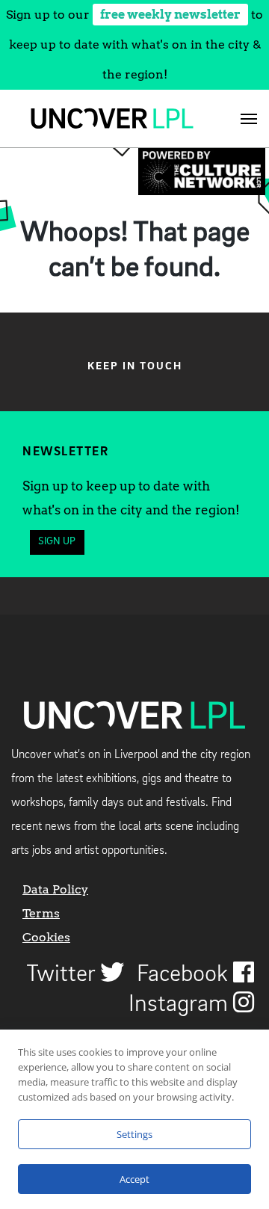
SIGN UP (56, 542)
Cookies (46, 937)
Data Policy (55, 889)
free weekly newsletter (170, 14)
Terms (41, 913)
